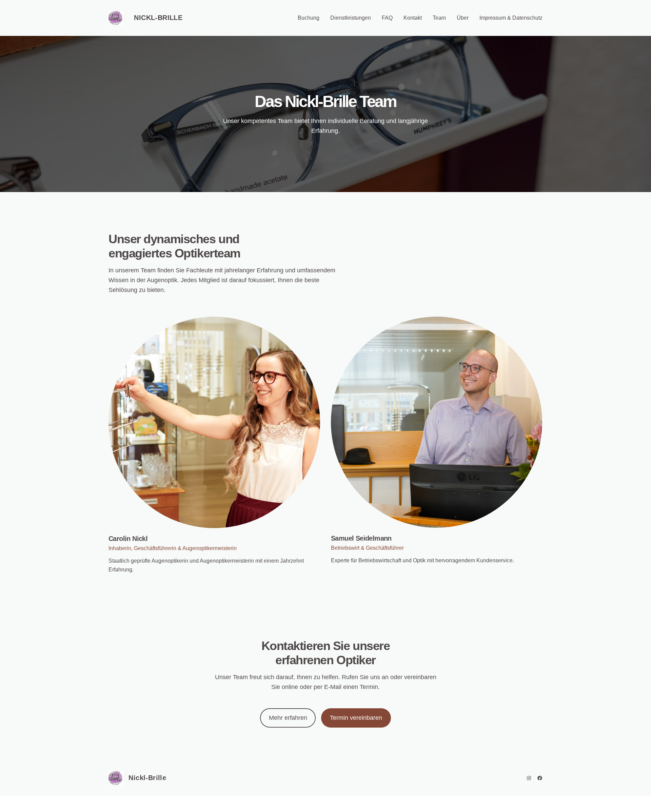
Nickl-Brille (158, 17)
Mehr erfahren (288, 717)
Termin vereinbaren (356, 717)
